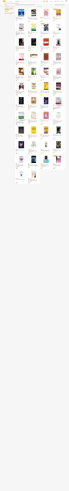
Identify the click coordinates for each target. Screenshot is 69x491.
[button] (51, 1)
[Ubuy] (4, 1)
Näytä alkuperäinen (39, 6)
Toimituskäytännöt (7, 9)
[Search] (47, 1)
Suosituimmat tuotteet (61, 4)
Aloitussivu (6, 3)
